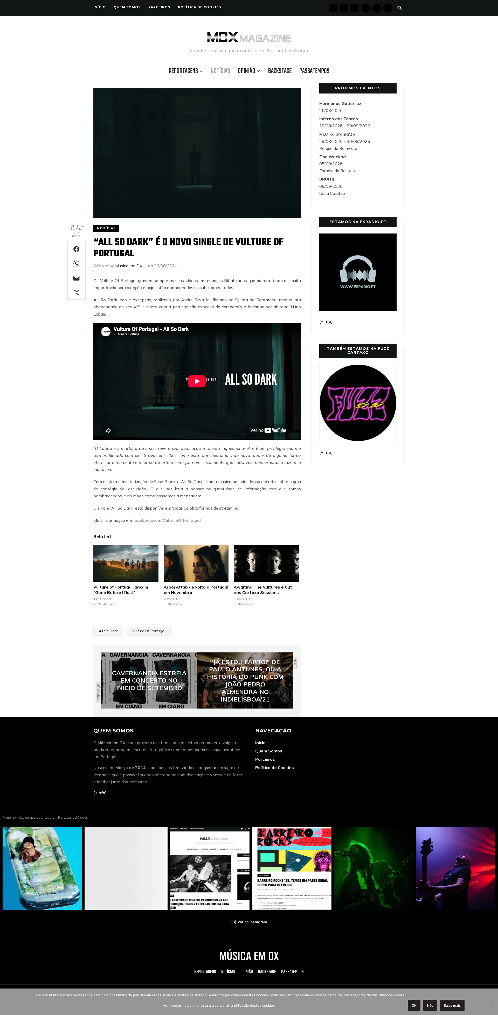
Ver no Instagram (252, 922)
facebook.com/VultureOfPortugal (167, 520)
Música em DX (128, 265)
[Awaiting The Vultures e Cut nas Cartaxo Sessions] (266, 563)
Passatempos (314, 71)
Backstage (280, 71)
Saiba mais (452, 1005)
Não (430, 1005)
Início (99, 7)
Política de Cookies (199, 7)
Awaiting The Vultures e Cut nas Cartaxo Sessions (263, 589)
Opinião (246, 71)
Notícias (220, 71)
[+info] (100, 792)
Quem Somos (127, 7)
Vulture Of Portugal (148, 631)
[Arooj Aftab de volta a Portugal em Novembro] (196, 563)
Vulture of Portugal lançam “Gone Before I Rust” (120, 589)
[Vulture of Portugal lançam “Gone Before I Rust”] (125, 563)
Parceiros (159, 7)
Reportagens (183, 71)
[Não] (491, 1001)
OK (414, 1005)
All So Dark (108, 631)
